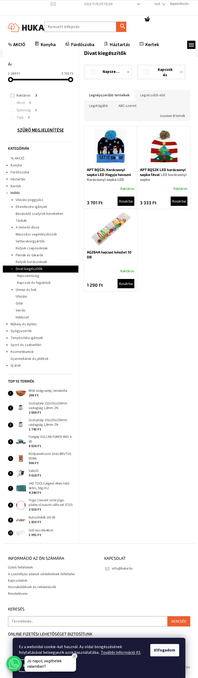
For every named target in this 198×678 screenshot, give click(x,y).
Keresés (123, 26)
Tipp (23, 117)
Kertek (16, 186)
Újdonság (26, 110)
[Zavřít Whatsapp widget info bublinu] (74, 656)
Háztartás (18, 179)
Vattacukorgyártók (30, 241)
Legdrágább (98, 105)
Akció (23, 102)
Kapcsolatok (17, 580)
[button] (14, 663)
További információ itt (121, 652)
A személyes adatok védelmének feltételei (41, 574)
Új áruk (16, 365)
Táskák (21, 220)
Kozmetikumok (22, 351)
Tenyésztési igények (27, 338)
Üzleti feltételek (98, 4)
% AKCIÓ (17, 158)
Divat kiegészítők (29, 269)
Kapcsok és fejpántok (34, 282)
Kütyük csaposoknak (32, 248)
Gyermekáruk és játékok (29, 358)
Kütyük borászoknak (31, 262)
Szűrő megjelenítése (40, 130)
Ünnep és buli (26, 289)
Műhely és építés (24, 324)
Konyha (16, 165)
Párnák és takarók (29, 255)
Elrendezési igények (31, 206)
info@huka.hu (122, 568)
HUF (158, 4)
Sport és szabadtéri (26, 345)
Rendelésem (18, 593)
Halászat (22, 317)
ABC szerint (127, 105)
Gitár (19, 303)
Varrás (21, 310)
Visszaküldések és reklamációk (32, 587)
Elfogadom (164, 650)
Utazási (21, 296)
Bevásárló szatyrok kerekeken (39, 213)
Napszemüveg (28, 275)
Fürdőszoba (20, 172)
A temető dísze (27, 227)
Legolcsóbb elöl (152, 95)
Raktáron (26, 95)
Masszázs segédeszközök (36, 234)
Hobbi (15, 193)
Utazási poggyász (29, 199)
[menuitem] (16, 45)
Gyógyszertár (21, 331)
